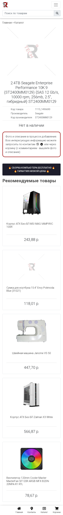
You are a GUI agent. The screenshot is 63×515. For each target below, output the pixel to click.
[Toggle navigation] (55, 4)
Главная (7, 22)
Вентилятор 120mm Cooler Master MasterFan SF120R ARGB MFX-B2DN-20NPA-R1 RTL (27, 481)
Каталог (19, 22)
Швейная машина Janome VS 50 (31, 353)
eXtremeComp (36, 1)
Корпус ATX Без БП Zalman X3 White (31, 417)
